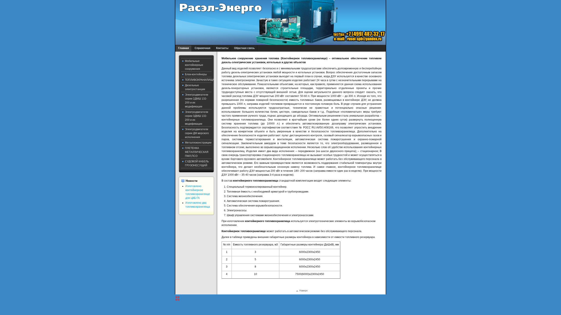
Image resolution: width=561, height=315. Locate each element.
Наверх (303, 290)
